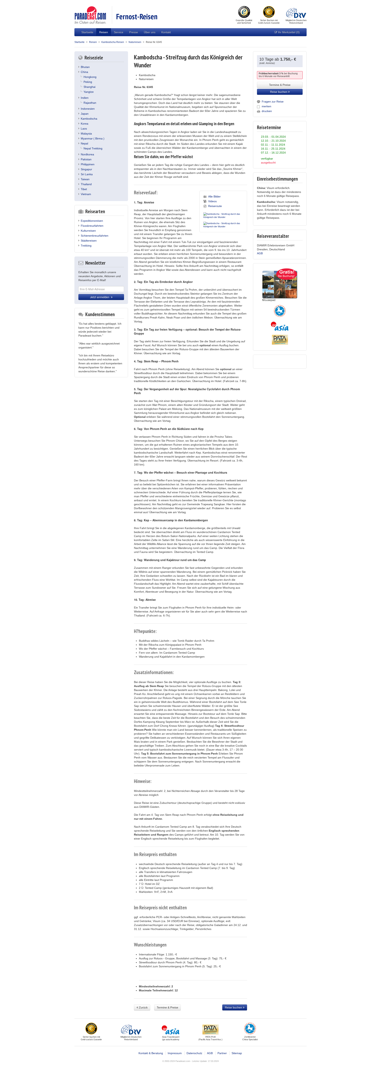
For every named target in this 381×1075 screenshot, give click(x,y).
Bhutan (85, 67)
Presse (133, 32)
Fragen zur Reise (273, 101)
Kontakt (166, 32)
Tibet (84, 189)
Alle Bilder (214, 196)
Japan (85, 113)
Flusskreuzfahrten (92, 225)
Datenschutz (194, 1053)
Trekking (86, 245)
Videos (212, 201)
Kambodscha (89, 118)
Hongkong (90, 76)
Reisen (103, 32)
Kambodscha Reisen (112, 42)
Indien (85, 97)
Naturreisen (135, 42)
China (84, 72)
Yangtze (89, 91)
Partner (222, 1053)
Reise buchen (234, 1007)
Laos (84, 128)
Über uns (149, 32)
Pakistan (86, 159)
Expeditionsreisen (92, 220)
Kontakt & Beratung (151, 1053)
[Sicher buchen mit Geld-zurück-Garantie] (269, 12)
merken (266, 106)
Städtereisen (89, 240)
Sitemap (237, 1053)
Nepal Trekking (93, 148)
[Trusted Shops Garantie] (244, 12)
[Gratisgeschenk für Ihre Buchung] (280, 285)
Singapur (86, 169)
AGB (260, 253)
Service (118, 32)
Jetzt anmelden (100, 297)
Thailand (86, 184)
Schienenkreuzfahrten (94, 235)
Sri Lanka (87, 174)
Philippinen (87, 164)
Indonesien (88, 108)
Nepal (84, 143)
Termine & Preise (167, 1007)
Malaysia (86, 133)
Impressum (175, 1053)
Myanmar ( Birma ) (92, 138)
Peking (88, 81)
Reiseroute (215, 206)
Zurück (143, 1007)
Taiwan (85, 179)
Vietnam (86, 194)
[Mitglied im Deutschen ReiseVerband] (296, 12)
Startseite (87, 32)
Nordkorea (87, 154)
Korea (84, 123)
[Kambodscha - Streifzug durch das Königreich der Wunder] (223, 215)
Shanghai (89, 86)
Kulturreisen (88, 230)
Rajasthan (90, 102)
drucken (267, 111)
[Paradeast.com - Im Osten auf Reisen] (90, 14)
